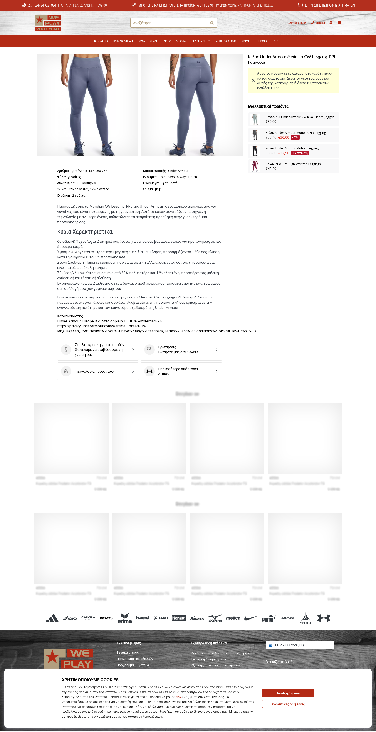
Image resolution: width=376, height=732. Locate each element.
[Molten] (233, 618)
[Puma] (269, 618)
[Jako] (161, 618)
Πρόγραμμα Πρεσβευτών (135, 658)
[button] (204, 23)
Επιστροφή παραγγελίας (209, 659)
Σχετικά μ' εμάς (297, 22)
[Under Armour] (324, 618)
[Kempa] (179, 618)
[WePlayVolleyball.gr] (76, 663)
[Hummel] (143, 618)
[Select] (306, 618)
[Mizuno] (215, 618)
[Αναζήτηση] (212, 23)
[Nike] (251, 618)
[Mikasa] (197, 618)
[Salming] (288, 618)
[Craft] (106, 618)
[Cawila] (88, 618)
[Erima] (125, 618)
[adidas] (52, 618)
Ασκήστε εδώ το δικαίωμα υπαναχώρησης (221, 653)
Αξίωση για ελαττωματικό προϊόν (215, 665)
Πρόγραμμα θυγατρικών (134, 665)
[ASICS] (70, 618)
